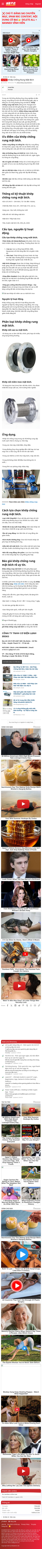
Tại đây (32, 1541)
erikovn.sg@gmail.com (11, 650)
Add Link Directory (9, 1042)
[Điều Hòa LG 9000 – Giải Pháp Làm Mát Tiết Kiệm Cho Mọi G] (7, 686)
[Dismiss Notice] (39, 11)
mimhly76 (17, 679)
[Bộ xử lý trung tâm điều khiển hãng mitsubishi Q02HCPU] (7, 702)
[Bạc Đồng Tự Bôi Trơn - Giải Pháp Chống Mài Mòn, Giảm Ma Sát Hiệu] (7, 669)
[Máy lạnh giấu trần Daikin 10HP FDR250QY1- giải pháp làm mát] (7, 694)
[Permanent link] (22, 140)
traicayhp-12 (8, 1063)
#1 (39, 95)
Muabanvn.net (15, 1545)
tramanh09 (18, 671)
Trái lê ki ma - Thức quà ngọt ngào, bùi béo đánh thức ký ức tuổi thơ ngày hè (22, 1057)
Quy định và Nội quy (13, 1524)
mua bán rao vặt (36, 1530)
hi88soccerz (36, 1512)
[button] (2, 4)
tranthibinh (18, 696)
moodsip (7, 1053)
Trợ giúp (33, 1524)
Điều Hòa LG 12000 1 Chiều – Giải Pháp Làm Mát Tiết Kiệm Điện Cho (25, 676)
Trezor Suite (8, 1097)
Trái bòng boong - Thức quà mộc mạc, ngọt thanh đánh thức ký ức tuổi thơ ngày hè (22, 1067)
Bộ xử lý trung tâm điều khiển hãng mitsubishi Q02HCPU (24, 701)
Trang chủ (4, 1526)
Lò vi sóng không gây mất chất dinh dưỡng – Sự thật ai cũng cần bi (25, 710)
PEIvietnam (18, 714)
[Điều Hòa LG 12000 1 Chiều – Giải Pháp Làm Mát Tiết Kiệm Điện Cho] (7, 678)
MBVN (5, 1521)
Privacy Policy (25, 1524)
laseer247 (8, 1087)
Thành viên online (9, 1491)
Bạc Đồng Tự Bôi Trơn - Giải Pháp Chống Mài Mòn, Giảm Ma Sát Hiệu (25, 668)
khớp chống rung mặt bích (24, 83)
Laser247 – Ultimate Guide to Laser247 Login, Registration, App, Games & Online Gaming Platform (21, 1079)
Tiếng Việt (13, 1521)
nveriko (5, 83)
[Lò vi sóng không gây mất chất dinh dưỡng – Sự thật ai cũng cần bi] (7, 711)
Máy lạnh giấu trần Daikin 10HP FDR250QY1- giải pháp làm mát (24, 693)
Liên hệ (3, 1524)
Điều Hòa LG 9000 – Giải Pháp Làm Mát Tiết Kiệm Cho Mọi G (25, 685)
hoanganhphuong (19, 704)
